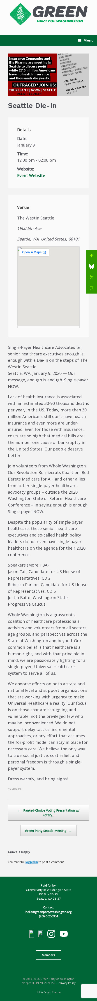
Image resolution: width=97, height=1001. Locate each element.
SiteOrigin (45, 992)
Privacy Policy (67, 983)
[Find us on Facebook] (31, 934)
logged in (31, 862)
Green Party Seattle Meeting (48, 830)
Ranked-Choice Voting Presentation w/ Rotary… (48, 812)
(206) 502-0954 (48, 916)
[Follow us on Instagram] (51, 934)
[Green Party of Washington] (48, 14)
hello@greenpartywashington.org (48, 912)
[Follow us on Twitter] (40, 934)
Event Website (31, 175)
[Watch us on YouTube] (64, 934)
